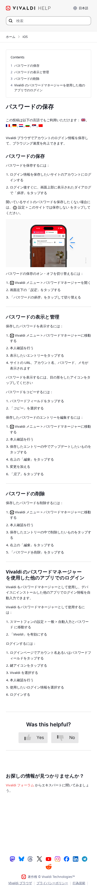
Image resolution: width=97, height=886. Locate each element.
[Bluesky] (21, 859)
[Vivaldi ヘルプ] (28, 8)
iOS (25, 36)
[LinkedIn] (76, 859)
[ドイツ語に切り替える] (14, 126)
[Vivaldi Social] (12, 859)
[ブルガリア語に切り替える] (27, 126)
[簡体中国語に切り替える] (41, 126)
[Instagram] (57, 859)
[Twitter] (39, 859)
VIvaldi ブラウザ (20, 883)
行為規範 (79, 883)
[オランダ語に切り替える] (21, 126)
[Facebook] (66, 859)
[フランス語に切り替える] (8, 126)
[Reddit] (48, 866)
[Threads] (30, 859)
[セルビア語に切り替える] (34, 126)
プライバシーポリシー (52, 883)
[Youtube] (48, 859)
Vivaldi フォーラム (20, 785)
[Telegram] (85, 859)
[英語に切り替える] (83, 120)
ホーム (10, 36)
